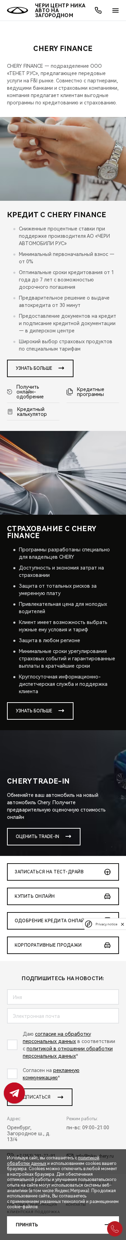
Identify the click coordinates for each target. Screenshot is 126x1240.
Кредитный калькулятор (32, 412)
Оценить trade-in (37, 836)
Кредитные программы (90, 392)
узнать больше (34, 368)
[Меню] (115, 10)
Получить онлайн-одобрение (30, 391)
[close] (122, 924)
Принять (27, 1225)
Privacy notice (106, 924)
